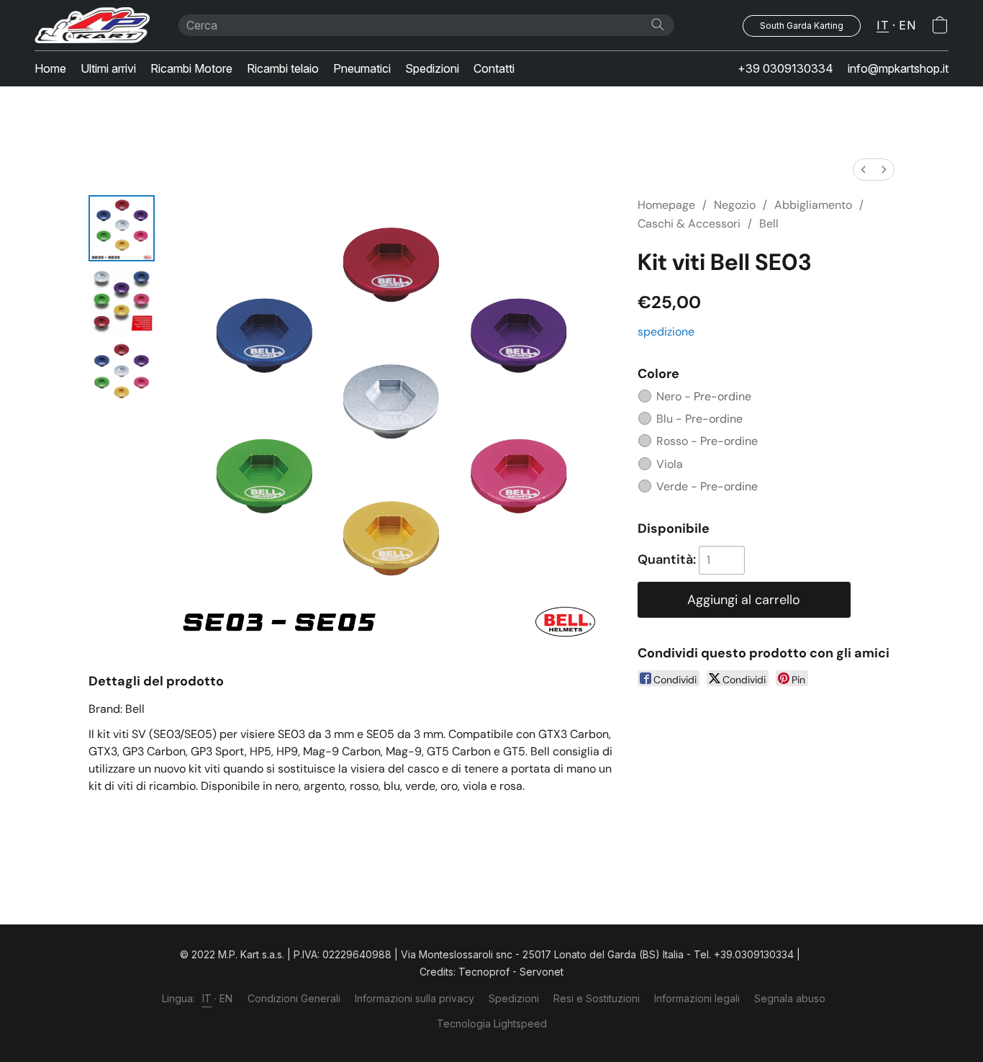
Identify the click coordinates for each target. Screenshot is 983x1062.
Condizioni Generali (294, 998)
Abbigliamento (813, 204)
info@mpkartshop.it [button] (898, 68)
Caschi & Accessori (689, 223)
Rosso (707, 441)
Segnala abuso (789, 998)
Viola (669, 464)
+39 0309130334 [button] (785, 68)
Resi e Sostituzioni (596, 998)
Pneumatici (362, 68)
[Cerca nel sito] (658, 24)
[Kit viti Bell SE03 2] (122, 372)
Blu (699, 418)
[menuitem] (863, 169)
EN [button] (907, 25)
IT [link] (207, 998)
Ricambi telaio (283, 68)
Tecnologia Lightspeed (492, 1023)
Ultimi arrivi (108, 68)
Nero (703, 396)
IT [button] (882, 25)
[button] (92, 25)
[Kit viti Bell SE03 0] (122, 228)
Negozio (735, 204)
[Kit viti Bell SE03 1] (122, 300)
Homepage (666, 204)
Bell (769, 223)
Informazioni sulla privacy (414, 998)
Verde (707, 486)
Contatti (494, 68)
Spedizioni (432, 68)
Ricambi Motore (191, 68)
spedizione (666, 331)
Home (50, 68)
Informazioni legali (697, 998)
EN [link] (226, 998)
